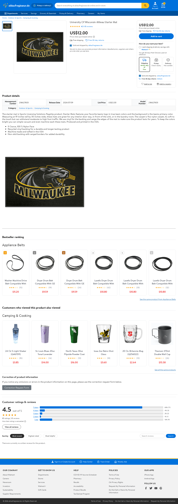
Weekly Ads (122, 462)
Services (24, 13)
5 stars (35, 407)
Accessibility (78, 486)
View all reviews (11, 427)
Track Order (105, 462)
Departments (12, 13)
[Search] (145, 5)
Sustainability (8, 490)
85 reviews (88, 26)
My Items (101, 13)
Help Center (88, 462)
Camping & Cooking (30, 18)
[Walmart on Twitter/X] (150, 488)
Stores (40, 478)
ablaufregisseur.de (95, 45)
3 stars (35, 413)
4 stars (35, 410)
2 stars (35, 416)
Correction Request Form (16, 387)
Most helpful (50, 436)
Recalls (76, 482)
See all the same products (165, 369)
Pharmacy (81, 13)
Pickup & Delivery (66, 13)
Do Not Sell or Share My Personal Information (132, 501)
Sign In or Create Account (65, 462)
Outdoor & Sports (15, 18)
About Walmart (9, 474)
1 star (36, 420)
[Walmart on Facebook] (145, 488)
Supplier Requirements (12, 493)
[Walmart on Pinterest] (160, 488)
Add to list (148, 84)
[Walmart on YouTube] (155, 488)
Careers (91, 13)
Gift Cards (42, 490)
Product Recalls (80, 490)
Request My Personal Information (122, 486)
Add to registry (165, 84)
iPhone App (148, 474)
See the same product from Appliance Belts (158, 299)
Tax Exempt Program (82, 493)
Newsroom (7, 482)
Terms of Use (114, 474)
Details (159, 79)
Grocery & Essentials (48, 13)
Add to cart (156, 36)
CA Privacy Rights (116, 482)
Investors (6, 486)
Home (4, 18)
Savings (34, 13)
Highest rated (33, 436)
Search (171, 436)
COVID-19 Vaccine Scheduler (85, 474)
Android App (149, 478)
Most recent (17, 436)
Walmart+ (42, 486)
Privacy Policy (114, 478)
